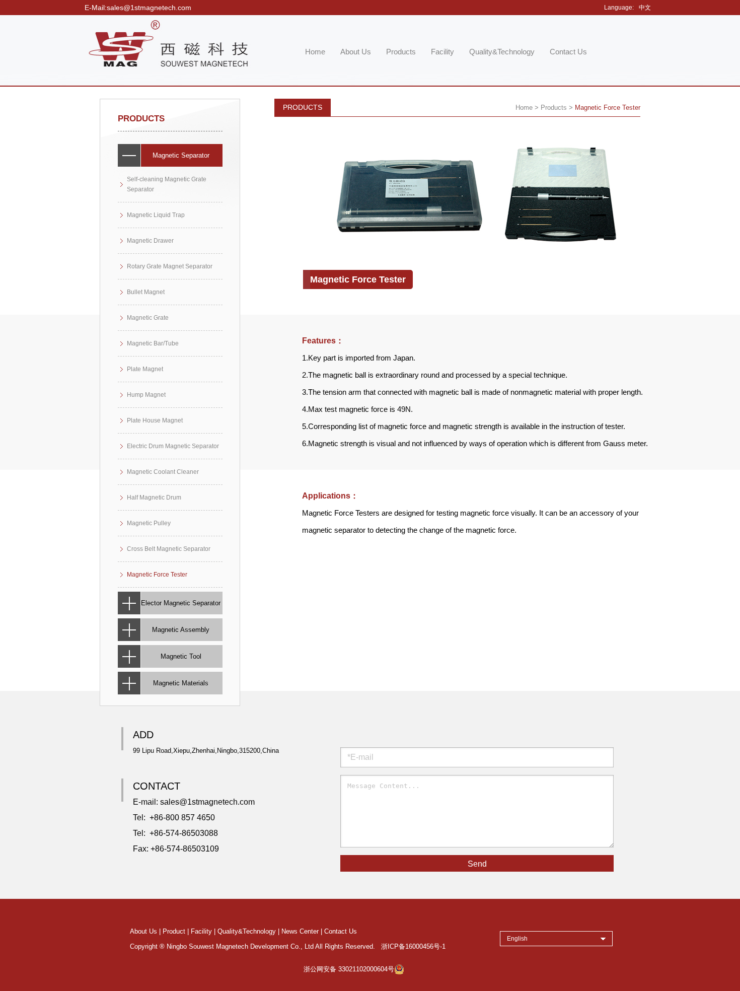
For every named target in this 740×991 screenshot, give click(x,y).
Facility (442, 51)
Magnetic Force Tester (157, 574)
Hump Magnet (146, 394)
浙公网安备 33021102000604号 (349, 969)
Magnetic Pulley (149, 523)
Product (174, 931)
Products (401, 51)
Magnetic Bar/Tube (153, 343)
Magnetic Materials (180, 683)
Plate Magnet (145, 369)
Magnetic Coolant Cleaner (163, 471)
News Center (300, 931)
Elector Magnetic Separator (180, 603)
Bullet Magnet (146, 292)
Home (315, 51)
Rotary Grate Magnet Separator (169, 266)
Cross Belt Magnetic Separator (168, 548)
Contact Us (568, 51)
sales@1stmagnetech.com (207, 802)
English (517, 938)
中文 (645, 7)
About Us (355, 51)
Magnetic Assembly (180, 629)
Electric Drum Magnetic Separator (173, 446)
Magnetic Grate (148, 317)
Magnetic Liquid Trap (156, 215)
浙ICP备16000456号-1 (413, 946)
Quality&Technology (502, 51)
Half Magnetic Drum (154, 497)
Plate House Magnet (155, 420)
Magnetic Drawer (150, 240)
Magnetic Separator (181, 155)
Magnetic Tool (181, 656)
